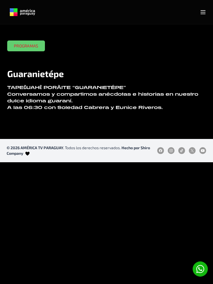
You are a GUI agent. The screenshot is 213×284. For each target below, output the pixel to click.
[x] (192, 150)
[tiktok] (181, 150)
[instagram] (171, 150)
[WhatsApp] (200, 269)
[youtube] (202, 150)
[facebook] (160, 150)
